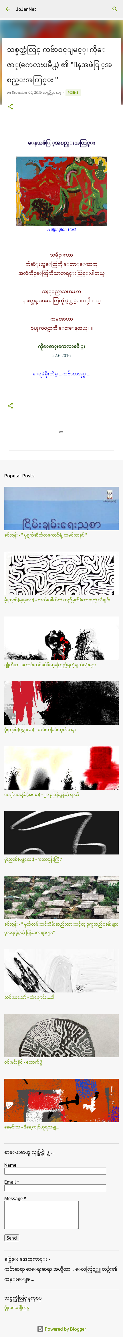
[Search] (115, 9)
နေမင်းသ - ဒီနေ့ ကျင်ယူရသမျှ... (31, 1127)
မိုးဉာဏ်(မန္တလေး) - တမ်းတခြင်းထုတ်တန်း (40, 729)
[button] (10, 107)
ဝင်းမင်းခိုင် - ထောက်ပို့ (23, 1062)
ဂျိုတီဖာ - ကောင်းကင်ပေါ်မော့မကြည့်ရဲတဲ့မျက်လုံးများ (50, 665)
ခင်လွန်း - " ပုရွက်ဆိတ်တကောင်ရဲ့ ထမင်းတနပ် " (45, 535)
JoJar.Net (26, 9)
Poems (73, 92)
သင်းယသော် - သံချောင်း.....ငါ (29, 997)
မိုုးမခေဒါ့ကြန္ (16, 1307)
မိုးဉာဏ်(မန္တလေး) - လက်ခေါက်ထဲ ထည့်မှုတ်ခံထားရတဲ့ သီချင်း (57, 600)
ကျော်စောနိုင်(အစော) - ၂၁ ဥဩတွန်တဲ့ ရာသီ (41, 794)
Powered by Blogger (65, 1329)
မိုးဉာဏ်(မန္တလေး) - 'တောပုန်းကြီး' (33, 859)
